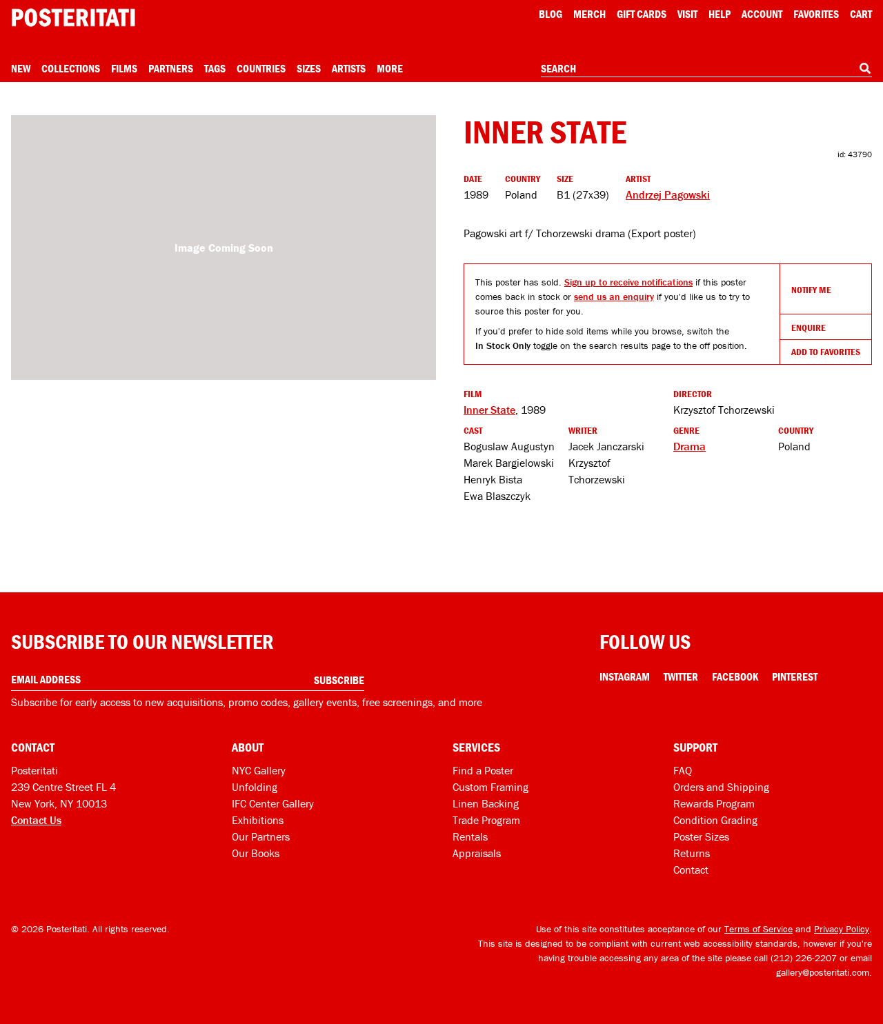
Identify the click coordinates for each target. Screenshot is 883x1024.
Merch (589, 14)
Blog (550, 14)
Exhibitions (258, 820)
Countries (261, 68)
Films (124, 68)
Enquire (808, 327)
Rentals (470, 836)
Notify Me (811, 289)
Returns (691, 853)
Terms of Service (758, 929)
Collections (70, 68)
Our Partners (261, 836)
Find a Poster (483, 770)
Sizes (309, 68)
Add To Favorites (825, 351)
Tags (215, 68)
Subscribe (339, 680)
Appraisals (477, 853)
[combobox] (706, 69)
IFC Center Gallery (273, 803)
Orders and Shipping (721, 787)
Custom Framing (490, 787)
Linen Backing (486, 803)
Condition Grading (715, 820)
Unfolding (254, 787)
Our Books (255, 853)
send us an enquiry (614, 296)
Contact (690, 869)
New (20, 68)
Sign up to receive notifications (628, 282)
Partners (170, 68)
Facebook (735, 676)
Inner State (489, 409)
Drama (689, 446)
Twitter (681, 676)
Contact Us (36, 820)
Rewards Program (714, 803)
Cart (861, 14)
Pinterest (794, 676)
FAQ (682, 770)
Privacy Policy (841, 929)
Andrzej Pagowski (668, 194)
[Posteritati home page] (73, 17)
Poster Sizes (701, 836)
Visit (687, 14)
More (390, 68)
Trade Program (486, 820)
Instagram (624, 676)
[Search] (865, 68)
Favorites (816, 14)
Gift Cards (641, 14)
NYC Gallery (259, 770)
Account (762, 14)
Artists (349, 68)
